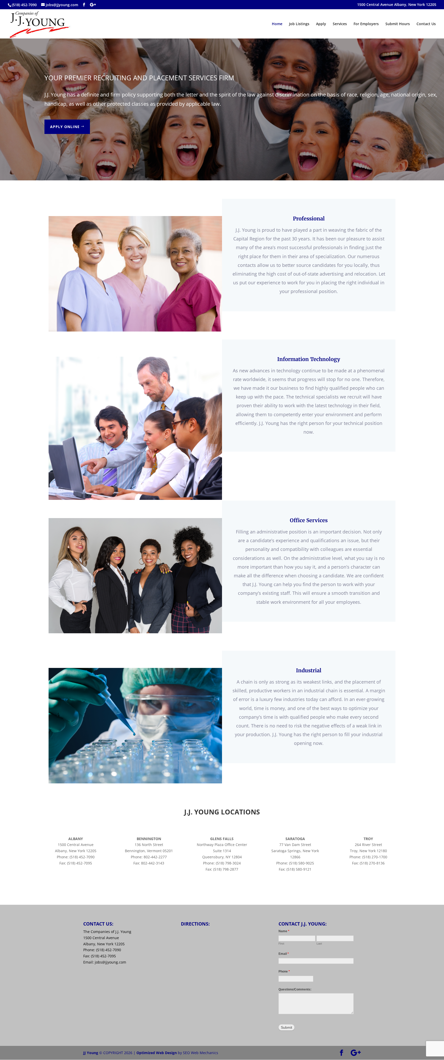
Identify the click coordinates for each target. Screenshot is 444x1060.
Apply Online (65, 126)
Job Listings (299, 24)
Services (340, 24)
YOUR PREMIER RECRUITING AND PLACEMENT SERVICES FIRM (139, 77)
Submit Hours (397, 24)
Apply (321, 24)
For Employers (366, 24)
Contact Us (426, 24)
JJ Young (90, 1052)
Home (277, 24)
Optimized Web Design (156, 1052)
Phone (284, 971)
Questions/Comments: (295, 989)
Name (284, 931)
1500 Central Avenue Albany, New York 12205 (396, 5)
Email (284, 954)
